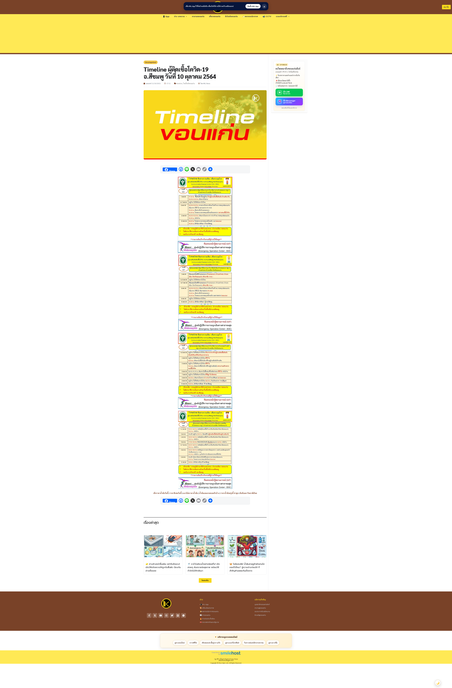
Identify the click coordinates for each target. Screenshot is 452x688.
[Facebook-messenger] (183, 615)
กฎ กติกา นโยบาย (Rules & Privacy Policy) (226, 659)
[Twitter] (172, 615)
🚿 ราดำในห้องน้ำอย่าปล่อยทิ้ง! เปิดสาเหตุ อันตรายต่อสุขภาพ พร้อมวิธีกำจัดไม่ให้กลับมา (204, 567)
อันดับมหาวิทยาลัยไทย (248, 493)
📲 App (165, 16)
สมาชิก (446, 7)
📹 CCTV (267, 16)
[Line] (178, 615)
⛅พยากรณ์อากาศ (250, 16)
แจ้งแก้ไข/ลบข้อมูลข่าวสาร (226, 660)
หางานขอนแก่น (198, 16)
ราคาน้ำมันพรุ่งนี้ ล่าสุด (229, 493)
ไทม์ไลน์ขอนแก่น (189, 83)
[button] (205, 580)
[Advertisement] (226, 36)
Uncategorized (150, 62)
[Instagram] (166, 615)
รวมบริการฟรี (281, 16)
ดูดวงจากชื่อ (272, 643)
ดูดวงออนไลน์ (180, 643)
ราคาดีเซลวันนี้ (175, 493)
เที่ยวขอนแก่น (214, 16)
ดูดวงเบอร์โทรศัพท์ (232, 643)
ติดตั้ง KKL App (253, 6)
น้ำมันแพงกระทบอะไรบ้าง (209, 493)
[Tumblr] (155, 615)
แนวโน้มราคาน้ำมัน (190, 493)
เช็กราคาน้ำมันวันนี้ (160, 493)
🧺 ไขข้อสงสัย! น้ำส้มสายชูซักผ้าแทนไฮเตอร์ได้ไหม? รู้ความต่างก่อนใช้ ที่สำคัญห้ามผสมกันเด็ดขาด (247, 567)
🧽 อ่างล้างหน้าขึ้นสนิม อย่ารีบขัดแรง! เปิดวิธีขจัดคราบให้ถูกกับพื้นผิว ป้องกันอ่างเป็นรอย (163, 567)
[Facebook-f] (149, 615)
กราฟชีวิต (193, 643)
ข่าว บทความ (179, 16)
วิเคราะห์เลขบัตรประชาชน (254, 643)
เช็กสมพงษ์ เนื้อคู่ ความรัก (211, 643)
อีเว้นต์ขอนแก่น (231, 16)
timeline (179, 83)
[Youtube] (160, 615)
